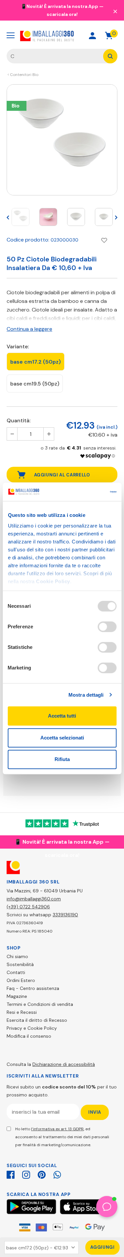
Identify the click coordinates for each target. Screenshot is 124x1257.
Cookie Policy (53, 581)
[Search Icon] (69, 36)
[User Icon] (92, 35)
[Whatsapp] (57, 1174)
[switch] (107, 626)
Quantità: (18, 420)
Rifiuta (62, 759)
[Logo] (47, 36)
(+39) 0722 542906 (28, 907)
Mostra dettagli (86, 695)
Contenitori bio (24, 74)
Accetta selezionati (62, 737)
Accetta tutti (62, 716)
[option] (62, 140)
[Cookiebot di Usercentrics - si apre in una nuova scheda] (88, 492)
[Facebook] (11, 1174)
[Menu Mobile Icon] (11, 35)
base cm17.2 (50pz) (35, 361)
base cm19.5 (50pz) (34, 383)
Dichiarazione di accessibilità (63, 1064)
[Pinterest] (42, 1174)
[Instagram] (26, 1174)
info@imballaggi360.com (34, 899)
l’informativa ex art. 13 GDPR (57, 1129)
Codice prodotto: (28, 239)
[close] (115, 11)
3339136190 (65, 915)
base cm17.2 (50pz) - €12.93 (37, 1248)
